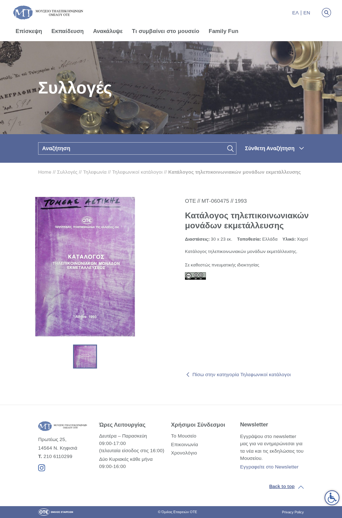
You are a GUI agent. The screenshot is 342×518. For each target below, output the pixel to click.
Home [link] (44, 172)
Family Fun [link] (223, 31)
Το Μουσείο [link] (183, 435)
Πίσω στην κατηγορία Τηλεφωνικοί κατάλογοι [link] (241, 374)
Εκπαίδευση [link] (67, 31)
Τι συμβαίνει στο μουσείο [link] (165, 31)
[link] (332, 497)
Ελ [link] (295, 12)
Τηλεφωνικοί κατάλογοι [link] (137, 172)
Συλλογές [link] (67, 172)
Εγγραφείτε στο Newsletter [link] (269, 466)
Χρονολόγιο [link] (184, 452)
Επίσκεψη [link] (29, 31)
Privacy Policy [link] (293, 512)
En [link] (306, 12)
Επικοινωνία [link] (184, 444)
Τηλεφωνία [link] (95, 172)
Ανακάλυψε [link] (108, 31)
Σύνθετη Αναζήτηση (270, 148)
